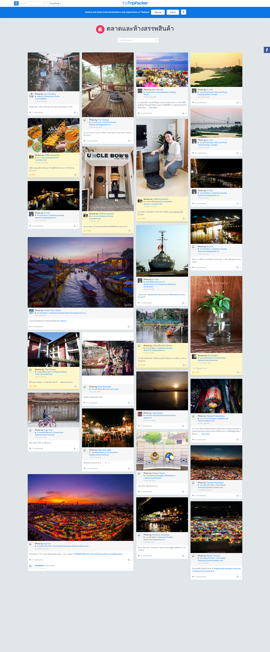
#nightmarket (219, 568)
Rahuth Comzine (213, 556)
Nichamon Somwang (160, 535)
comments (37, 112)
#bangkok (229, 568)
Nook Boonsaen (104, 387)
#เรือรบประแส (174, 295)
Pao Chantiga (103, 120)
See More (153, 108)
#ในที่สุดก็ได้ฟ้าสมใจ (82, 554)
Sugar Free (48, 430)
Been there (55, 68)
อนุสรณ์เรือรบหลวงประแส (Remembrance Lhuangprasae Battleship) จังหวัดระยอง (160, 284)
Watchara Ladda (104, 450)
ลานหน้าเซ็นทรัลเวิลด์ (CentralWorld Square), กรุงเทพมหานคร (158, 203)
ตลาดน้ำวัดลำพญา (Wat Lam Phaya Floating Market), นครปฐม (212, 93)
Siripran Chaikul (158, 473)
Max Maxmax (157, 90)
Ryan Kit (47, 544)
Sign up (157, 12)
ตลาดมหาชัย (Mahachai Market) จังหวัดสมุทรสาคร (160, 417)
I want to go (55, 76)
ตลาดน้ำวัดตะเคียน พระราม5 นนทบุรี (105, 389)
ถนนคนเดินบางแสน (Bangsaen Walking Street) (160, 93)
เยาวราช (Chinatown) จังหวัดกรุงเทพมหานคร (47, 159)
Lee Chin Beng (50, 94)
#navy (159, 295)
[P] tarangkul (212, 355)
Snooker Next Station (52, 310)
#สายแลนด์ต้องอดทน (114, 554)
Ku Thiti (209, 90)
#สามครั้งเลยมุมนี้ (98, 554)
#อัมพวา (63, 321)
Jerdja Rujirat (157, 413)
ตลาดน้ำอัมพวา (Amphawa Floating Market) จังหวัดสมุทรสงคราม (212, 194)
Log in (173, 12)
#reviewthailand (207, 571)
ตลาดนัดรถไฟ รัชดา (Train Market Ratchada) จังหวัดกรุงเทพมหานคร (212, 486)
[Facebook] (267, 50)
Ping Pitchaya (50, 369)
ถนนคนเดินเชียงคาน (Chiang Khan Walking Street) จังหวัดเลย (212, 359)
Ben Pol (209, 247)
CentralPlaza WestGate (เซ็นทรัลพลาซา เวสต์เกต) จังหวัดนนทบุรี (160, 477)
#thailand (197, 571)
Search (44, 3)
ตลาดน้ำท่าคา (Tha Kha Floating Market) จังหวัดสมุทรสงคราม (102, 123)
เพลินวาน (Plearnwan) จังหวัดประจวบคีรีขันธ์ (47, 97)
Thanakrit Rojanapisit (215, 483)
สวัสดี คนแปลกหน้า (52, 155)
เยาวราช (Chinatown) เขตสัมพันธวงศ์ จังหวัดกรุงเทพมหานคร (213, 420)
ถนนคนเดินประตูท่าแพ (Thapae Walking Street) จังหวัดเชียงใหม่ (51, 373)
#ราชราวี (141, 297)
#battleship (152, 295)
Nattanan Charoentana (215, 416)
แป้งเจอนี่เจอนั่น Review (162, 345)
